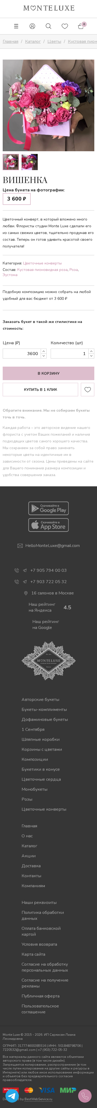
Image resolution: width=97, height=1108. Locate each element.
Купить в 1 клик (40, 389)
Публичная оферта (41, 996)
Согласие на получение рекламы (45, 983)
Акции (29, 856)
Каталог (29, 846)
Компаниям (33, 886)
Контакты (31, 876)
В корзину (49, 373)
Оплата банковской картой (41, 931)
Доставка (31, 866)
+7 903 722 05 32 (48, 582)
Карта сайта (33, 954)
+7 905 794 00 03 (48, 570)
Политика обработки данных (43, 915)
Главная (29, 826)
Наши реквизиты (39, 903)
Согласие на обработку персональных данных (45, 967)
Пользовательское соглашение (40, 1009)
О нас (27, 836)
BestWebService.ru (38, 1099)
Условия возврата (39, 944)
